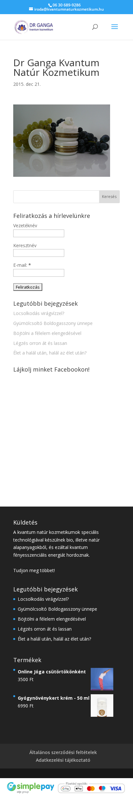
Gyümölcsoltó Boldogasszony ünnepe (53, 323)
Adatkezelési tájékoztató (63, 760)
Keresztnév (24, 245)
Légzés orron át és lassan (40, 343)
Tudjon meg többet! (34, 570)
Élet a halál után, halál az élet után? (50, 353)
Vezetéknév (25, 225)
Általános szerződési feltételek (63, 752)
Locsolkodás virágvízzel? (38, 313)
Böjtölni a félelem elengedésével (47, 333)
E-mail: (22, 265)
